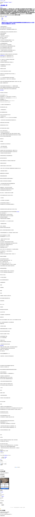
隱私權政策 (21, 507)
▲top (1, 459)
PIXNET (12, 507)
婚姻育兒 (6, 16)
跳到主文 (1, 7)
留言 (6, 455)
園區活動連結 (2, 345)
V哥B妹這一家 (3, 5)
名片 (2, 19)
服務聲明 (24, 507)
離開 (3, 515)
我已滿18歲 (2, 515)
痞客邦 (5, 455)
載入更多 (1, 460)
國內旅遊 (6, 457)
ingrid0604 (1, 451)
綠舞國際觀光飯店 (2, 55)
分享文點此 (17, 211)
